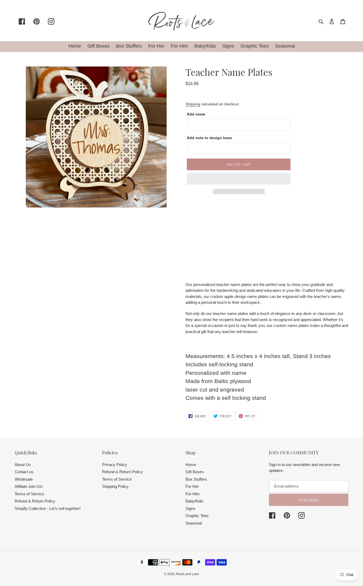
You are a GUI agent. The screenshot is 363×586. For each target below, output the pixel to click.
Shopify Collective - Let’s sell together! (48, 508)
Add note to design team (209, 138)
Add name (196, 114)
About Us (23, 464)
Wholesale (24, 479)
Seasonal (193, 523)
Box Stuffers (196, 479)
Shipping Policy (115, 486)
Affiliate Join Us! (29, 486)
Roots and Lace (187, 574)
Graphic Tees (197, 515)
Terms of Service (29, 494)
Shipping (192, 104)
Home (190, 464)
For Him (192, 494)
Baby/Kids (194, 501)
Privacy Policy (114, 464)
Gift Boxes (194, 471)
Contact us (24, 471)
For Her (192, 486)
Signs (190, 508)
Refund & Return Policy (35, 501)
